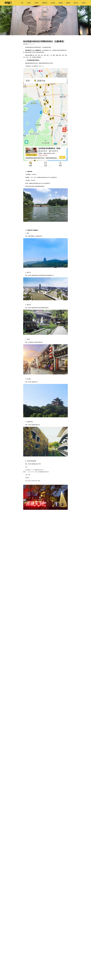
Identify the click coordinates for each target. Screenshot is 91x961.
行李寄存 (29, 2)
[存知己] (11, 3)
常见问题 (53, 2)
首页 (22, 2)
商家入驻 (76, 2)
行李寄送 (37, 2)
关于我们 (84, 2)
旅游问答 (68, 2)
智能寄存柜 (44, 2)
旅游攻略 (61, 2)
